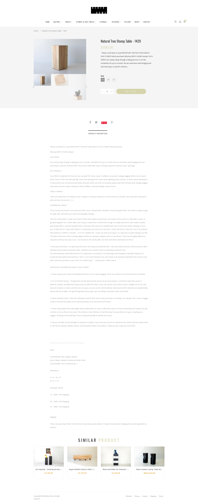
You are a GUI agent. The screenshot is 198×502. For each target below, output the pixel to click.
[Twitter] (96, 122)
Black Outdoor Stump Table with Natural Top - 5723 (157, 469)
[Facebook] (90, 122)
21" (114, 80)
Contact (144, 496)
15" (103, 80)
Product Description (97, 133)
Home (36, 31)
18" (108, 80)
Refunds (129, 496)
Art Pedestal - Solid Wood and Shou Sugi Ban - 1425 (56, 469)
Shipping (153, 496)
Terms (161, 496)
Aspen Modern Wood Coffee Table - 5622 (85, 469)
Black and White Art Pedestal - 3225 (117, 469)
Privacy (137, 496)
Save (105, 123)
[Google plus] (112, 122)
